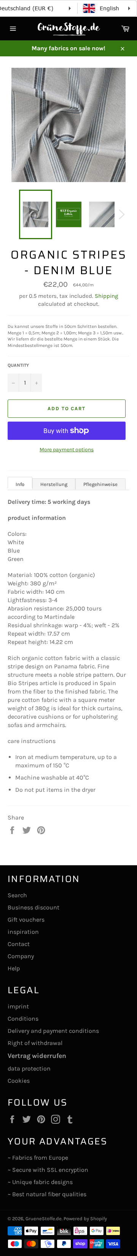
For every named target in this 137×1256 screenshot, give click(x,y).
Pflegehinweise (100, 484)
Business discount (33, 907)
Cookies (19, 1080)
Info (20, 484)
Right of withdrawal (35, 1043)
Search (17, 895)
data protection (29, 1068)
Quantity (18, 365)
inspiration (23, 931)
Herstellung (53, 484)
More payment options (67, 449)
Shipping (106, 295)
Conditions (23, 1018)
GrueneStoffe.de (43, 1218)
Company (21, 956)
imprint (18, 1006)
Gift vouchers (26, 919)
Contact (19, 944)
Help (14, 968)
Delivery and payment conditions (53, 1030)
